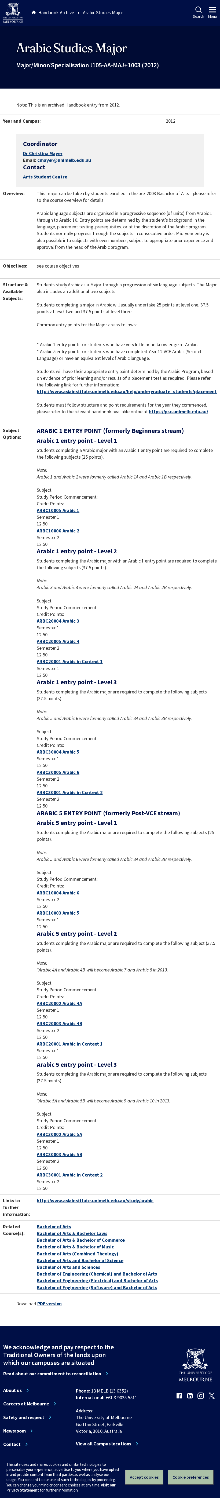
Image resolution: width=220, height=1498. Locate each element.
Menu (212, 16)
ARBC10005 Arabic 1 (58, 510)
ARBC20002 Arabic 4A (59, 1003)
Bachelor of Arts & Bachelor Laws (72, 1233)
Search (198, 16)
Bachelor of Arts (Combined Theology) (77, 1254)
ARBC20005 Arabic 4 (58, 641)
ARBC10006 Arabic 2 (58, 531)
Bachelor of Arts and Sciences (68, 1267)
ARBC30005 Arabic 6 (58, 772)
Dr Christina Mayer (43, 153)
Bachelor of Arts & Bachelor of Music (75, 1247)
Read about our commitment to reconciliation (52, 1374)
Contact (12, 1444)
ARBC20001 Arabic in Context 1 (69, 661)
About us (12, 1390)
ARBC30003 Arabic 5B (59, 1154)
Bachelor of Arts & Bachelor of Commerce (81, 1240)
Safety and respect (23, 1417)
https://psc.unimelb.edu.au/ (178, 411)
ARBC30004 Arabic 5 (58, 752)
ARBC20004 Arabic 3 (58, 621)
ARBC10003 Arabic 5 (58, 913)
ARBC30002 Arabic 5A (59, 1134)
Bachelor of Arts (54, 1226)
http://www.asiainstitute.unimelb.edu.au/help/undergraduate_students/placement (127, 391)
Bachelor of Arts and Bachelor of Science (80, 1260)
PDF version (49, 1303)
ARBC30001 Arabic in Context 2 (69, 792)
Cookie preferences (191, 1477)
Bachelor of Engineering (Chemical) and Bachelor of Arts (97, 1274)
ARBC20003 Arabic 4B (59, 1023)
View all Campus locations (103, 1444)
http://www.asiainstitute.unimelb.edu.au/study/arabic (95, 1200)
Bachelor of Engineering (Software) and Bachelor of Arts (97, 1287)
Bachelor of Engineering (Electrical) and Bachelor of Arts (97, 1280)
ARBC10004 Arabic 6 (58, 893)
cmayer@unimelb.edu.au (64, 160)
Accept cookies (144, 1477)
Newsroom (14, 1431)
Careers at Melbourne (26, 1404)
